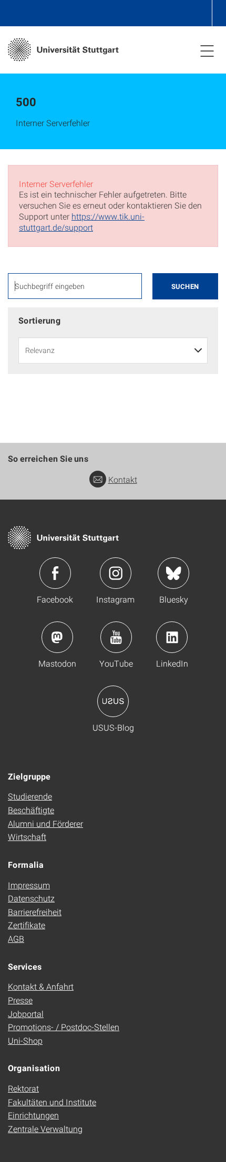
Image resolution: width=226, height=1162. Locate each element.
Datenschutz (31, 898)
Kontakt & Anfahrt (41, 986)
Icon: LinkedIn (172, 637)
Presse (20, 999)
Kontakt (122, 479)
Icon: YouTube (116, 637)
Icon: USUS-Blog (113, 701)
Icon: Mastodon (57, 637)
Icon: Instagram (115, 573)
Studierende (30, 796)
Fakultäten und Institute (52, 1101)
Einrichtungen (33, 1114)
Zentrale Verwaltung (45, 1128)
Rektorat (23, 1088)
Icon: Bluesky (173, 573)
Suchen (185, 286)
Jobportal (26, 1013)
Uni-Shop (25, 1040)
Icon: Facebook (55, 573)
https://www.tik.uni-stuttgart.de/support (82, 222)
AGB (16, 938)
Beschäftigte (31, 809)
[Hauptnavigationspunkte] (207, 50)
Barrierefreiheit (34, 911)
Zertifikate (26, 924)
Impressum (29, 884)
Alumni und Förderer (45, 823)
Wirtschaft (27, 836)
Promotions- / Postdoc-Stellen (63, 1026)
